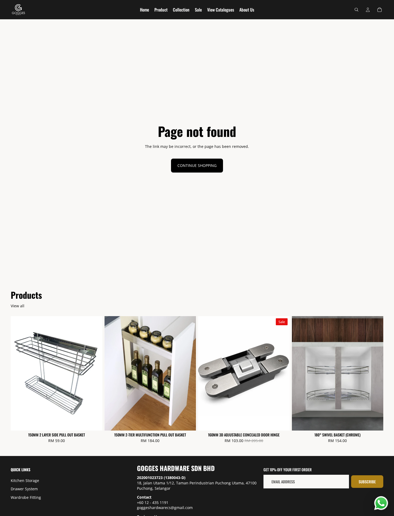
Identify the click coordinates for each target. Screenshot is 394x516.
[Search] (356, 10)
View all (17, 305)
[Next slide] (282, 373)
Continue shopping (197, 165)
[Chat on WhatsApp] (381, 503)
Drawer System (24, 489)
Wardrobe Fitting (26, 497)
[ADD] (94, 422)
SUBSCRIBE (367, 481)
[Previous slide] (206, 373)
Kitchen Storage (25, 480)
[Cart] (379, 10)
